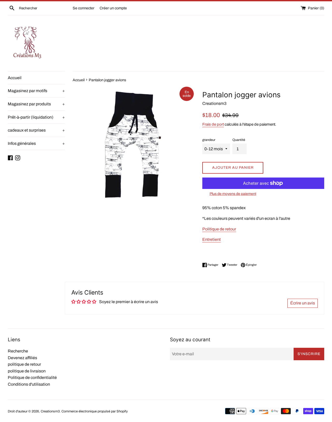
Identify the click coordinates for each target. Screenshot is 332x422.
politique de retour (24, 364)
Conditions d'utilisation (29, 384)
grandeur (208, 140)
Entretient (211, 239)
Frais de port (213, 124)
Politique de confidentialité (32, 377)
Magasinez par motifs (36, 91)
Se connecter (83, 8)
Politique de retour (219, 229)
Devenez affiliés (22, 358)
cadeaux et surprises (36, 130)
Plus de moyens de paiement (233, 194)
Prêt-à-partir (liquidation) (36, 117)
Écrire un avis (302, 303)
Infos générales (36, 143)
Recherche (18, 351)
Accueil (15, 78)
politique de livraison (27, 371)
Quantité (238, 140)
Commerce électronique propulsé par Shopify (94, 411)
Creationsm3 (50, 411)
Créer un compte (113, 8)
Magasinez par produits (36, 104)
